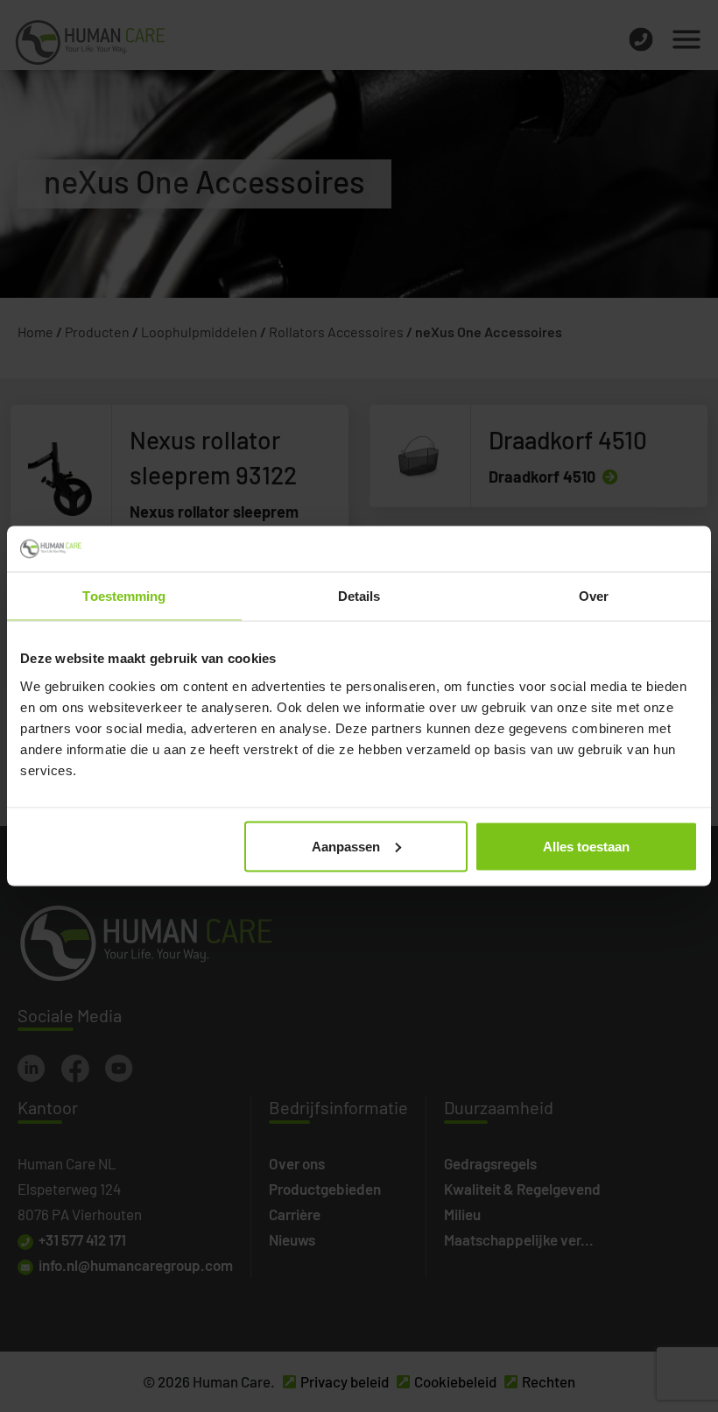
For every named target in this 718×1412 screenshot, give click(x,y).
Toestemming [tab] (123, 596)
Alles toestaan (586, 845)
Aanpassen (346, 845)
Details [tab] (359, 596)
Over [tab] (594, 596)
